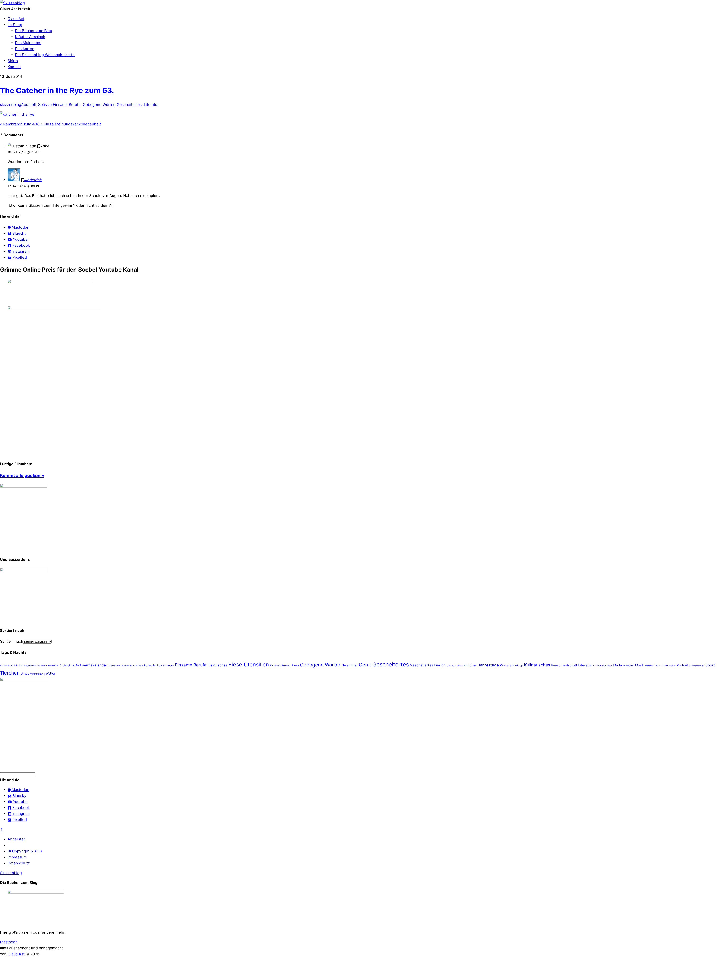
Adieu (44, 665)
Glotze (450, 665)
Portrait (682, 665)
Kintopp (517, 665)
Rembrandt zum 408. (20, 124)
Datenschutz (19, 863)
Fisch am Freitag (280, 665)
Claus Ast (16, 18)
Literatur (151, 104)
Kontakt (14, 66)
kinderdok (33, 180)
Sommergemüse (696, 666)
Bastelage (138, 665)
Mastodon (9, 942)
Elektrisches (217, 665)
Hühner (458, 665)
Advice (53, 665)
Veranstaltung (37, 673)
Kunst (555, 665)
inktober (470, 665)
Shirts (13, 60)
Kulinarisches (537, 664)
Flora (295, 665)
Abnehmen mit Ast (11, 665)
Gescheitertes (129, 104)
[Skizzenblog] (12, 3)
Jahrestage (488, 665)
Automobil (127, 665)
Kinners (505, 665)
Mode (617, 665)
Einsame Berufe (67, 104)
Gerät (365, 665)
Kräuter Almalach (30, 36)
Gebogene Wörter (98, 104)
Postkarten (24, 48)
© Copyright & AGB (25, 851)
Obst (658, 665)
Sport (710, 665)
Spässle (45, 104)
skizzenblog (10, 104)
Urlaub (25, 673)
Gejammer (350, 665)
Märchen (649, 665)
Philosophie (669, 665)
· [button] (8, 845)
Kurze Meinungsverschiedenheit (70, 124)
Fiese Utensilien (249, 664)
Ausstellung (114, 665)
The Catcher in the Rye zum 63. (57, 90)
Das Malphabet (28, 42)
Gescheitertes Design (428, 665)
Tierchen (10, 673)
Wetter (50, 673)
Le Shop (15, 24)
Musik (639, 665)
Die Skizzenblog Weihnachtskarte (45, 54)
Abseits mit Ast (32, 665)
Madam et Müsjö (602, 665)
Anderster (16, 839)
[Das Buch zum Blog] (23, 570)
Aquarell (28, 104)
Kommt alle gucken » (22, 475)
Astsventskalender (91, 665)
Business (168, 665)
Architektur (67, 665)
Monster (628, 665)
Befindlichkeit (153, 665)
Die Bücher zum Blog (33, 30)
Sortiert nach (11, 641)
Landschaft (569, 665)
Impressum (17, 857)
